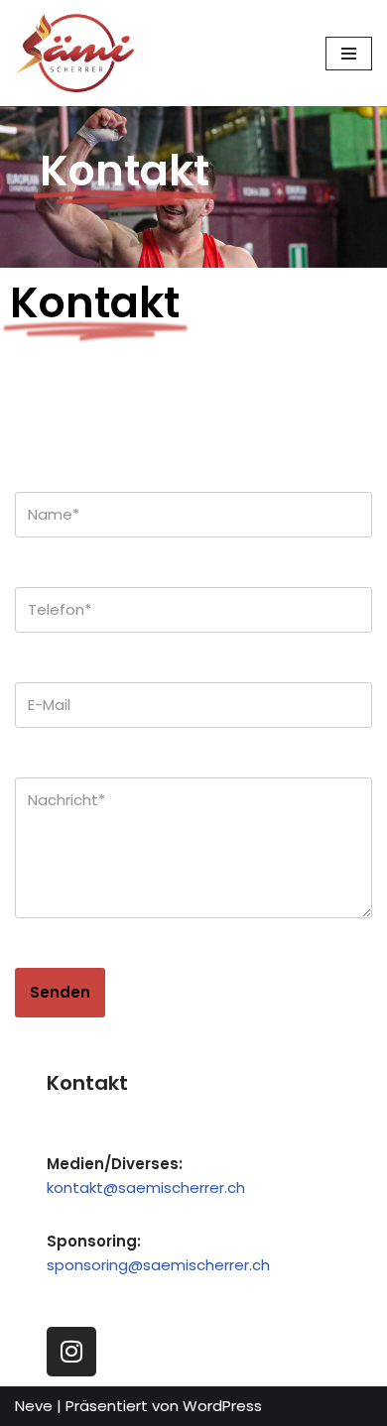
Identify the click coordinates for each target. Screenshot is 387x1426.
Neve (34, 1405)
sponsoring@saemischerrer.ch (158, 1264)
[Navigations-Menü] (348, 53)
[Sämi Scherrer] (74, 53)
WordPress (222, 1405)
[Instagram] (71, 1351)
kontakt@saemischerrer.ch (146, 1187)
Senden (60, 992)
